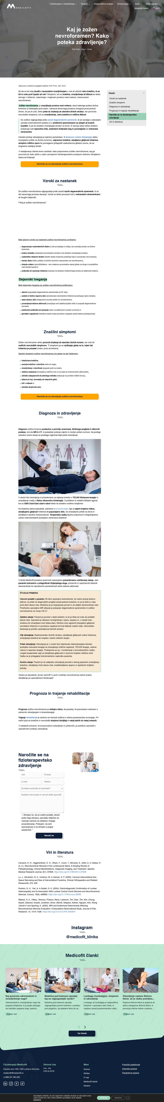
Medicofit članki (141, 8)
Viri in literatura (116, 122)
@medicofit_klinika (82, 937)
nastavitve (37, 1100)
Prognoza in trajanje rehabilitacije (124, 111)
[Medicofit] (16, 6)
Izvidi (137, 4)
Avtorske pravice (129, 1069)
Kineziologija (123, 4)
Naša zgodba (152, 4)
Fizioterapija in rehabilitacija (62, 4)
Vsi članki (82, 1033)
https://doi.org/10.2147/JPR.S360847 (59, 912)
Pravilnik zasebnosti (131, 1065)
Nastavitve (118, 1098)
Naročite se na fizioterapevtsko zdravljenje (123, 116)
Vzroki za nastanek (117, 98)
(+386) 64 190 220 (11, 1077)
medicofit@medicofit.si (13, 1073)
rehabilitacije (31, 718)
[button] (84, 1026)
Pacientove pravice (130, 1073)
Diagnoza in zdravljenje (119, 107)
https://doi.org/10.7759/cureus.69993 (64, 895)
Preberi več (12, 1014)
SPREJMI (103, 1098)
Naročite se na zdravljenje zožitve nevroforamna (60, 164)
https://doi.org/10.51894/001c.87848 (70, 872)
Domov (87, 1069)
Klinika (87, 1073)
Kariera (87, 1086)
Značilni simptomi (117, 103)
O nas (86, 1078)
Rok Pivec (57, 86)
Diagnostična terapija (103, 4)
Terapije (84, 4)
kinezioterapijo (61, 509)
